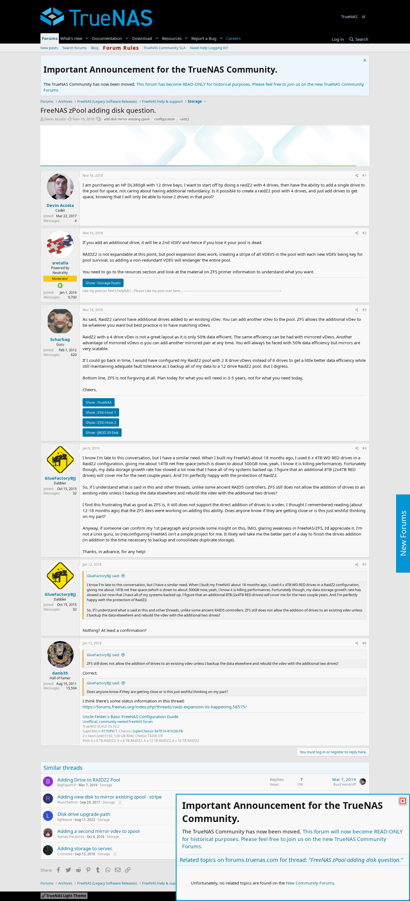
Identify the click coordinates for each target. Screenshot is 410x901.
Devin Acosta (55, 118)
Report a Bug (203, 38)
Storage (106, 785)
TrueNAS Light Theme (65, 895)
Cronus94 (65, 854)
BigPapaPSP (66, 785)
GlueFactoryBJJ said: (103, 575)
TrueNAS (349, 16)
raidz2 (184, 119)
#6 (364, 643)
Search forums (74, 47)
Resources (172, 38)
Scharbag (60, 339)
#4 (364, 448)
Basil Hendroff (345, 784)
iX (363, 16)
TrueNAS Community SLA (164, 47)
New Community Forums (310, 883)
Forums (49, 38)
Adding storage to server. (85, 848)
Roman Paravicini (70, 836)
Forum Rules (121, 47)
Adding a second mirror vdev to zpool (98, 831)
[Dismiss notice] (364, 61)
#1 (364, 175)
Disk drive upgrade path (83, 814)
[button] (87, 38)
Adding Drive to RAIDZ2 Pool (88, 779)
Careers (233, 38)
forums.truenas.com (251, 860)
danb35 (60, 673)
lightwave (64, 819)
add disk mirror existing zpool (126, 119)
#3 (364, 309)
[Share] (356, 176)
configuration (164, 119)
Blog (94, 47)
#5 (364, 564)
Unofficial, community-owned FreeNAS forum (118, 721)
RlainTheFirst (67, 802)
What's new (71, 38)
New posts (49, 47)
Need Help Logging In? (209, 47)
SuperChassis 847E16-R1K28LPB (157, 731)
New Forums (403, 533)
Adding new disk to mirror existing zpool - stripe (109, 797)
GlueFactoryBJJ (60, 478)
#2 (364, 233)
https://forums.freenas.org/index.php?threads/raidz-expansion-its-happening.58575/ (165, 706)
